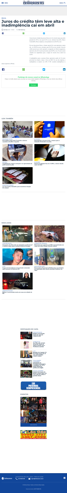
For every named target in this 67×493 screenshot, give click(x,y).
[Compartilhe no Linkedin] (64, 33)
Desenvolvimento (30, 489)
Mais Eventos (33, 424)
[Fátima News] (33, 2)
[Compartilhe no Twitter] (44, 33)
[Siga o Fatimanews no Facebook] (64, 478)
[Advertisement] (15, 48)
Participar (33, 85)
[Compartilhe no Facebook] (3, 33)
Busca (61, 3)
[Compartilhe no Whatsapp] (23, 33)
